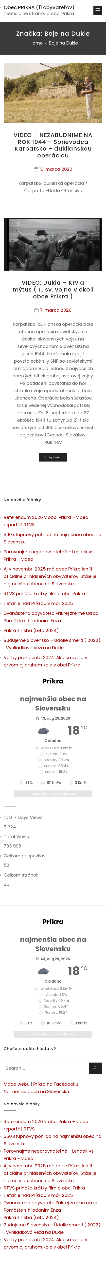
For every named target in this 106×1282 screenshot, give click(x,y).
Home (36, 43)
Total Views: (17, 837)
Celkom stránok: (22, 875)
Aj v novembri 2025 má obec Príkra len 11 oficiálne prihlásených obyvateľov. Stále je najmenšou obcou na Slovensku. (50, 576)
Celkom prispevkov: (26, 856)
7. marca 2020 (55, 310)
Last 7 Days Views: (24, 817)
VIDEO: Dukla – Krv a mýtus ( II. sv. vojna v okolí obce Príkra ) (53, 289)
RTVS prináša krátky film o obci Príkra (44, 593)
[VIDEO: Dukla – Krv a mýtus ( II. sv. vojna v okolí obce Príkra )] (53, 244)
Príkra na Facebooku (55, 1084)
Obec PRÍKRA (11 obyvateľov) (39, 7)
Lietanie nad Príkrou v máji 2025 (38, 603)
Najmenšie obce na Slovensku (36, 1091)
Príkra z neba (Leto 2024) (31, 630)
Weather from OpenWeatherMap (53, 794)
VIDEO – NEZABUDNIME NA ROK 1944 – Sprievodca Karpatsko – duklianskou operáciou (53, 145)
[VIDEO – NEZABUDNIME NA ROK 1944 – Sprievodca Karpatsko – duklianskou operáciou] (53, 93)
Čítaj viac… (53, 457)
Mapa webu (17, 1084)
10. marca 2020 (55, 169)
